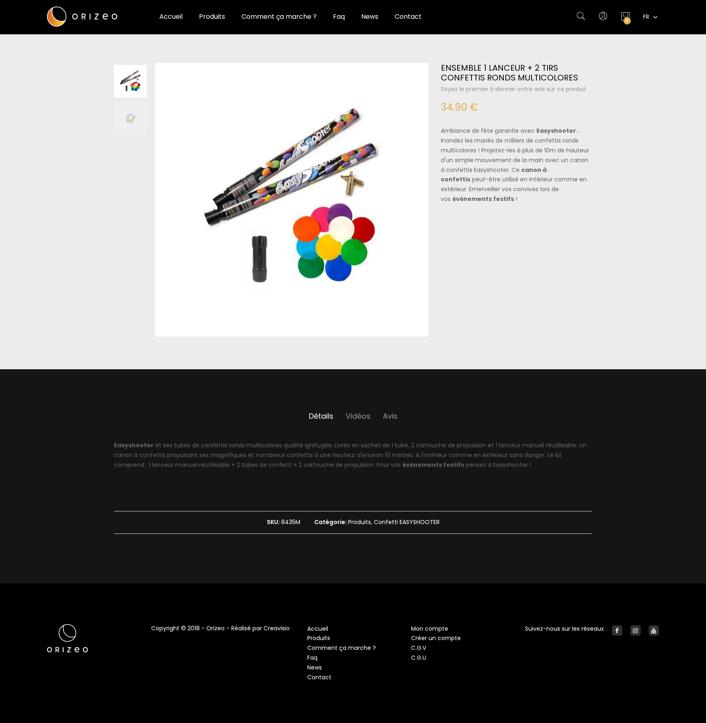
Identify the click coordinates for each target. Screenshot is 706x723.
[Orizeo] (93, 16)
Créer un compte (436, 638)
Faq (312, 658)
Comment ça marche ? (341, 648)
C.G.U (418, 658)
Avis (390, 416)
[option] (130, 81)
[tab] (321, 416)
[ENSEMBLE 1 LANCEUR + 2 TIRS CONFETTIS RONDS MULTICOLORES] (292, 200)
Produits (359, 522)
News (314, 667)
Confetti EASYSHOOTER (407, 522)
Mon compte (429, 629)
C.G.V (418, 648)
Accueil (171, 16)
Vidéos (358, 416)
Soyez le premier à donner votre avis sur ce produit (513, 89)
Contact (319, 677)
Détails (321, 416)
